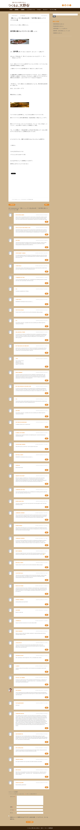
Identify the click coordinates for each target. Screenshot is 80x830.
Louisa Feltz (19, 642)
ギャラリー (45, 9)
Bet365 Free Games (20, 214)
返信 (46, 221)
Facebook (63, 5)
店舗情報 (22, 9)
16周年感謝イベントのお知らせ (60, 28)
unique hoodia (19, 759)
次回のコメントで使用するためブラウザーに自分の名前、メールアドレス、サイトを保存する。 (29, 818)
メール (12, 810)
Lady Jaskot (18, 690)
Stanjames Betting (20, 277)
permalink (30, 199)
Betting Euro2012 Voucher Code (23, 386)
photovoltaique (20, 309)
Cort (17, 358)
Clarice (17, 666)
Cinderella (18, 620)
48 (44, 15)
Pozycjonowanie (20, 703)
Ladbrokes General (20, 538)
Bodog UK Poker (19, 585)
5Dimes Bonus (19, 525)
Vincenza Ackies (19, 655)
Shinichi (18, 465)
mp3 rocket (18, 769)
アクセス (39, 9)
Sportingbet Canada (20, 253)
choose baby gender (20, 444)
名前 (11, 807)
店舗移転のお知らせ (57, 33)
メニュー (19, 199)
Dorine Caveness (20, 599)
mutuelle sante (19, 454)
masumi (23, 15)
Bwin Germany (19, 372)
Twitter (65, 5)
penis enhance (19, 631)
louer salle (18, 265)
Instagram (68, 5)
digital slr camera (20, 677)
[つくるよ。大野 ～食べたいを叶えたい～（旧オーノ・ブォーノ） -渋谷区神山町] (18, 6)
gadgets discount (20, 475)
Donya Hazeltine (20, 501)
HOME (11, 9)
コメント (12, 796)
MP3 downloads (19, 747)
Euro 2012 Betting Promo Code (23, 227)
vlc (16, 288)
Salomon (18, 610)
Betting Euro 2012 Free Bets (22, 345)
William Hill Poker (20, 332)
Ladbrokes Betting (20, 489)
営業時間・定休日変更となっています (61, 30)
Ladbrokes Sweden (20, 512)
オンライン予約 (53, 9)
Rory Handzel (19, 551)
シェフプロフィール (31, 9)
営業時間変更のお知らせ (58, 24)
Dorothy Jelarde (20, 782)
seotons (18, 240)
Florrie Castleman (20, 432)
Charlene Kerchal (20, 713)
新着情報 (16, 9)
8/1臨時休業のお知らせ (58, 26)
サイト (11, 812)
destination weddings (21, 422)
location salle (19, 573)
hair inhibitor (19, 733)
